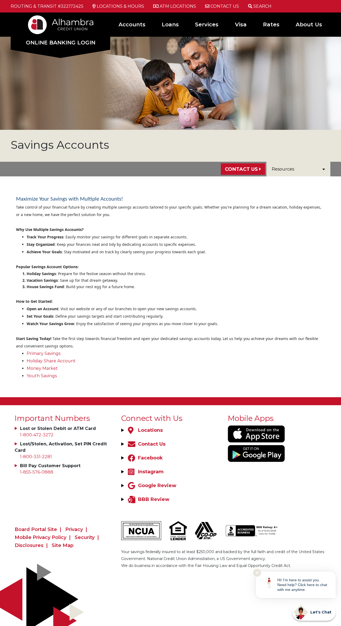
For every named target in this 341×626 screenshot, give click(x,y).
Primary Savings (43, 353)
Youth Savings (42, 375)
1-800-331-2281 (36, 456)
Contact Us (241, 169)
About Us (309, 24)
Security (85, 537)
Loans (170, 24)
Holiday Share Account (51, 360)
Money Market (42, 368)
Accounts (132, 24)
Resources (283, 169)
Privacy (74, 529)
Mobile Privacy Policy (40, 537)
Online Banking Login (60, 42)
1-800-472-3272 (37, 434)
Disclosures (29, 545)
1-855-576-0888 (36, 472)
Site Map (63, 545)
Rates (271, 24)
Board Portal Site (36, 529)
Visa (241, 24)
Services (206, 24)
